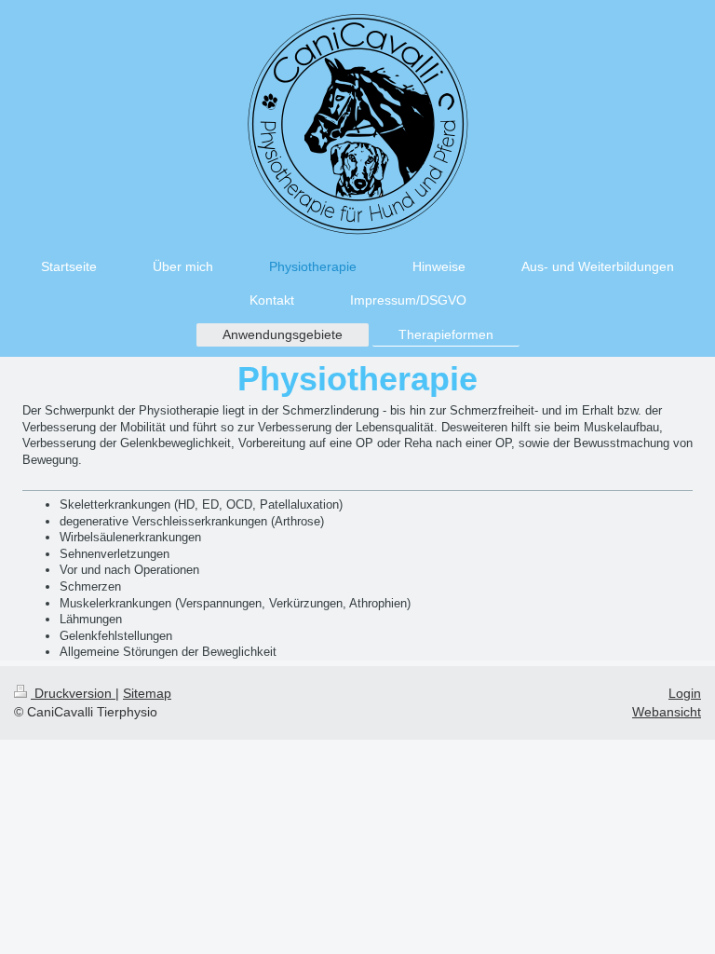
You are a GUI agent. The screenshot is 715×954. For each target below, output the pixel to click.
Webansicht (666, 711)
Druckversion (73, 693)
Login (684, 693)
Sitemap (147, 693)
